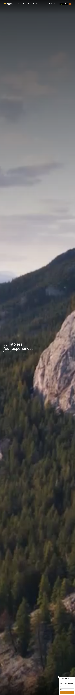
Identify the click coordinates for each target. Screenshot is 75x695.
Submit (66, 692)
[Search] (70, 4)
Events (44, 3)
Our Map (65, 3)
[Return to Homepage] (8, 4)
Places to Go (36, 3)
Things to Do (26, 3)
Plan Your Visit (52, 3)
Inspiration (17, 3)
